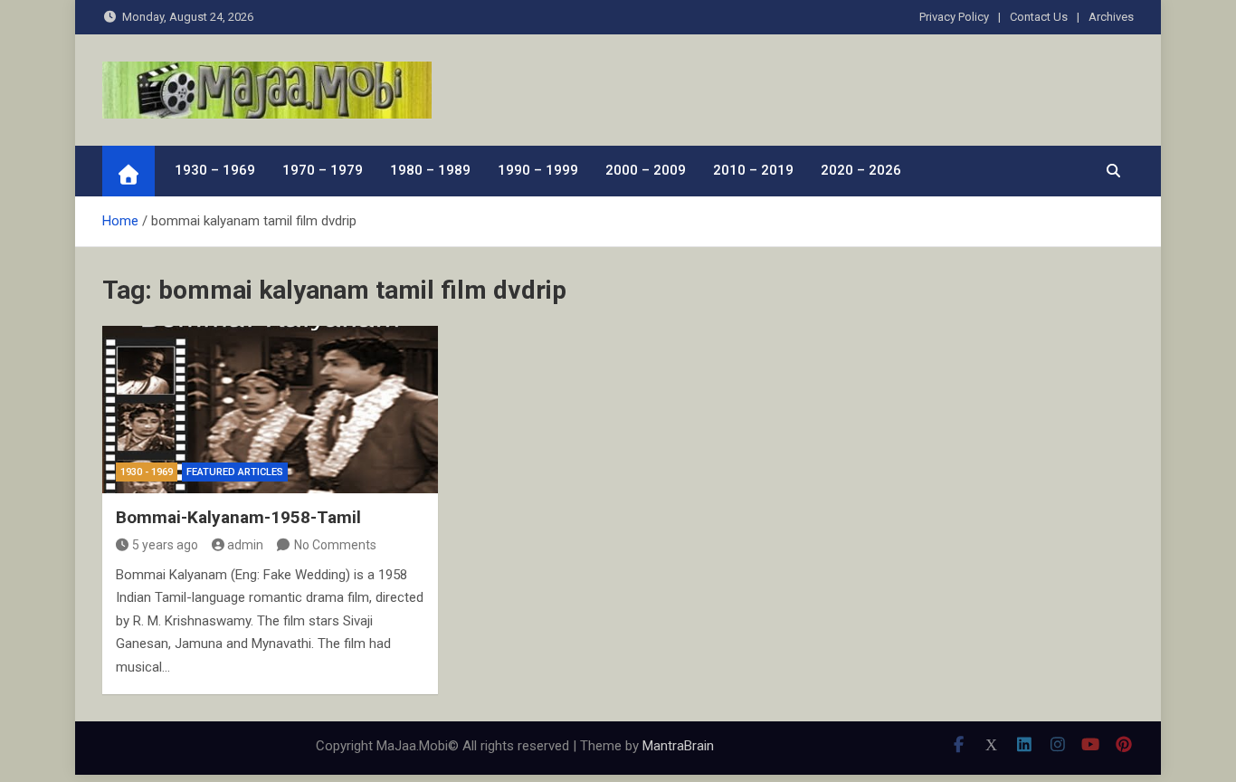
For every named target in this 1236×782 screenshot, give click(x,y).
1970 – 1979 (322, 170)
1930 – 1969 (215, 170)
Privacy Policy (954, 17)
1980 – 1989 (430, 170)
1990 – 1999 (538, 170)
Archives (1111, 17)
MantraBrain (678, 746)
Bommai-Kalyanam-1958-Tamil (238, 517)
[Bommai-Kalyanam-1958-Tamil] (270, 409)
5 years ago (165, 545)
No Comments (335, 545)
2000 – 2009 (645, 170)
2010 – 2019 (753, 170)
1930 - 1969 (146, 472)
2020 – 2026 (861, 170)
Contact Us (1039, 17)
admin (245, 545)
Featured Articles (234, 472)
